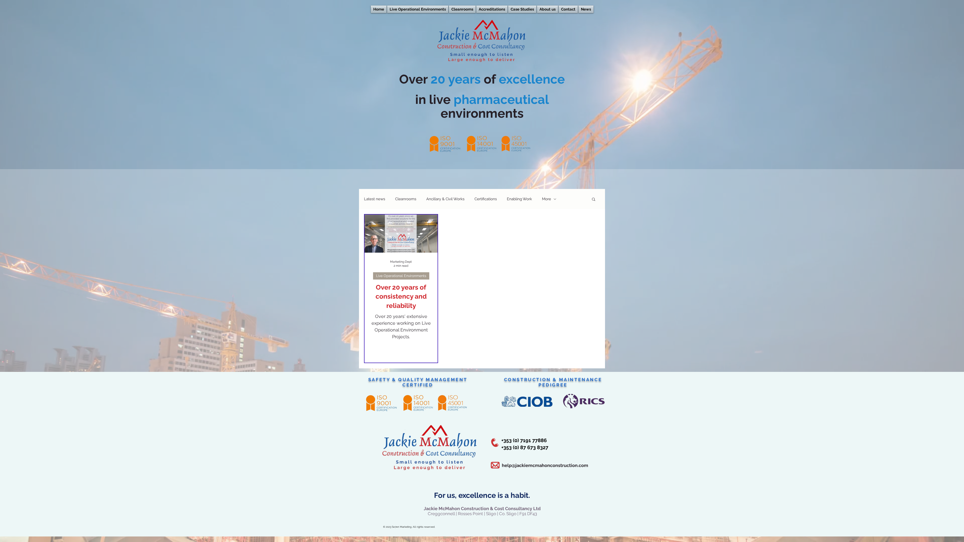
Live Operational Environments (401, 276)
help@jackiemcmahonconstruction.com (545, 465)
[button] (593, 199)
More (546, 199)
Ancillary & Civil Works (445, 199)
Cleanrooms (405, 199)
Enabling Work (519, 199)
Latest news (374, 199)
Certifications (485, 199)
